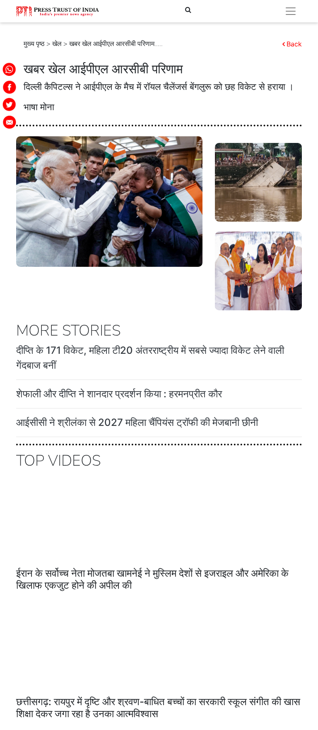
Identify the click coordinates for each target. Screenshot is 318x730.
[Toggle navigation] (290, 11)
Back (294, 44)
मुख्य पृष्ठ (34, 43)
